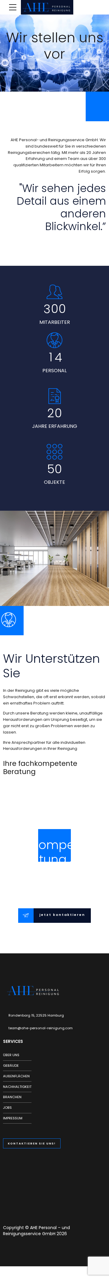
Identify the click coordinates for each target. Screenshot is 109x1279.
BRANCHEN (12, 1097)
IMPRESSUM (12, 1118)
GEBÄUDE (11, 1065)
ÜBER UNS (11, 1055)
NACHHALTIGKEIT (17, 1086)
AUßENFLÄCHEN (16, 1076)
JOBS (7, 1107)
